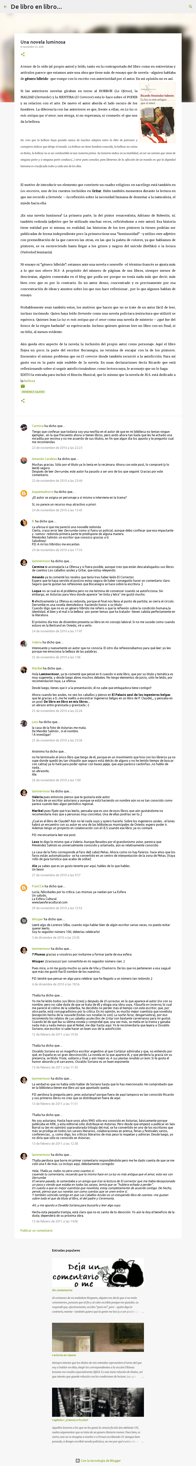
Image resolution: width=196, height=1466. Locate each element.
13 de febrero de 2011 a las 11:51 (55, 1103)
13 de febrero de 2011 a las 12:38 (55, 1143)
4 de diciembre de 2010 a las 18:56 (56, 984)
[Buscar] (67, 6)
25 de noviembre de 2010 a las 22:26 (57, 711)
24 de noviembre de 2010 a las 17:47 (57, 631)
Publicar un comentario (36, 1230)
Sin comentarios (62, 1290)
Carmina (38, 426)
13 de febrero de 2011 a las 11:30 (55, 1067)
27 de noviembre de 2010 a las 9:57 (56, 875)
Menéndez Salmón (33, 392)
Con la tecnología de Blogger (100, 1460)
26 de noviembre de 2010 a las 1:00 (56, 780)
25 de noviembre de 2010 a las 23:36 (57, 740)
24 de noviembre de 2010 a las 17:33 (57, 550)
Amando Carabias (44, 459)
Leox (35, 722)
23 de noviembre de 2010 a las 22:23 (57, 447)
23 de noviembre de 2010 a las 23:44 (57, 480)
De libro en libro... (36, 6)
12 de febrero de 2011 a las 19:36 (55, 1034)
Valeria (37, 642)
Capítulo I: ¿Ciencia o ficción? (70, 1420)
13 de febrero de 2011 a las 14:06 (55, 1221)
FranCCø (38, 886)
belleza (29, 381)
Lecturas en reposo (64, 1355)
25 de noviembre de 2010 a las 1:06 (56, 657)
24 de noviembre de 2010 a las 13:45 (57, 510)
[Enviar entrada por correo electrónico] (22, 387)
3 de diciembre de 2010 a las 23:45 (56, 937)
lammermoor (41, 561)
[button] (22, 54)
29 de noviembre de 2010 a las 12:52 (57, 908)
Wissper (37, 919)
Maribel (37, 668)
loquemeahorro (43, 491)
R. (33, 521)
